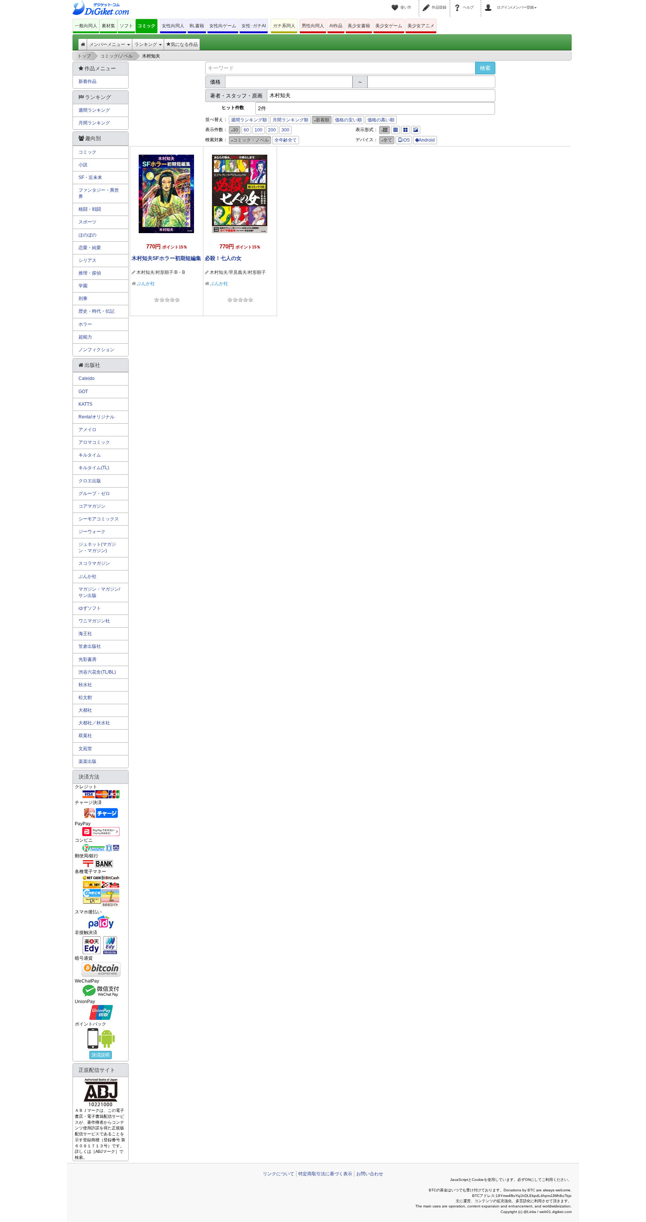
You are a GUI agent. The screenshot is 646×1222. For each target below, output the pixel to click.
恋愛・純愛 (90, 247)
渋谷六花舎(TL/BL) (97, 672)
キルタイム (90, 455)
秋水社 (85, 684)
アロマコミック (94, 442)
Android (427, 140)
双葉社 (85, 735)
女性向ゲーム (222, 25)
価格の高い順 (380, 120)
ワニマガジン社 (94, 621)
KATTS (85, 404)
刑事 (83, 298)
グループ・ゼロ (94, 493)
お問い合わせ (369, 1173)
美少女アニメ (420, 25)
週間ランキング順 (249, 120)
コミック (147, 25)
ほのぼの (87, 235)
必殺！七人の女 (223, 258)
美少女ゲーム (388, 25)
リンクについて (278, 1173)
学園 (83, 285)
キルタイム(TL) (94, 467)
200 (272, 130)
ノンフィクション (96, 349)
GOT (83, 391)
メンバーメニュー (107, 44)
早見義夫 (238, 272)
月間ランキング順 (290, 120)
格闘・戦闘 (90, 209)
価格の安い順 (348, 120)
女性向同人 (173, 25)
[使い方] (396, 3)
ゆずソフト (90, 608)
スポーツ (87, 222)
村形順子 (164, 272)
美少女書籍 (359, 25)
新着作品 (87, 81)
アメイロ (87, 429)
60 (246, 130)
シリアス (87, 260)
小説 (83, 164)
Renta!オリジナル (96, 417)
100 (258, 130)
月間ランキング (94, 123)
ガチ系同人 (284, 25)
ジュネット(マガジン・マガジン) (97, 547)
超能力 (85, 337)
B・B (180, 272)
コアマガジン (92, 506)
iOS (406, 140)
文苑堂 (85, 748)
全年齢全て (285, 140)
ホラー (85, 324)
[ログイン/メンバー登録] (489, 3)
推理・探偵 (90, 273)
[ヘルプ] (458, 3)
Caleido (87, 378)
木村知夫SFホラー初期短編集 (166, 258)
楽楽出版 (87, 761)
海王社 (85, 633)
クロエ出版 (90, 480)
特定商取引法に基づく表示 (325, 1173)
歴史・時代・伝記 (96, 311)
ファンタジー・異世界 (99, 193)
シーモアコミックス (99, 519)
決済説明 (101, 1055)
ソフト (126, 25)
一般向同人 (86, 25)
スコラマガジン (94, 563)
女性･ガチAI (254, 25)
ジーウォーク (92, 531)
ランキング (146, 44)
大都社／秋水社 (94, 723)
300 (285, 130)
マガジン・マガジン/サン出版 (99, 592)
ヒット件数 (233, 107)
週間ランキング (94, 110)
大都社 (85, 710)
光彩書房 (87, 659)
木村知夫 (145, 272)
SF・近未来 (90, 177)
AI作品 (335, 25)
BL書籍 (197, 25)
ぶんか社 (146, 283)
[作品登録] (427, 3)
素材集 (108, 25)
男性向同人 (313, 25)
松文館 (85, 697)
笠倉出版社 (90, 646)
